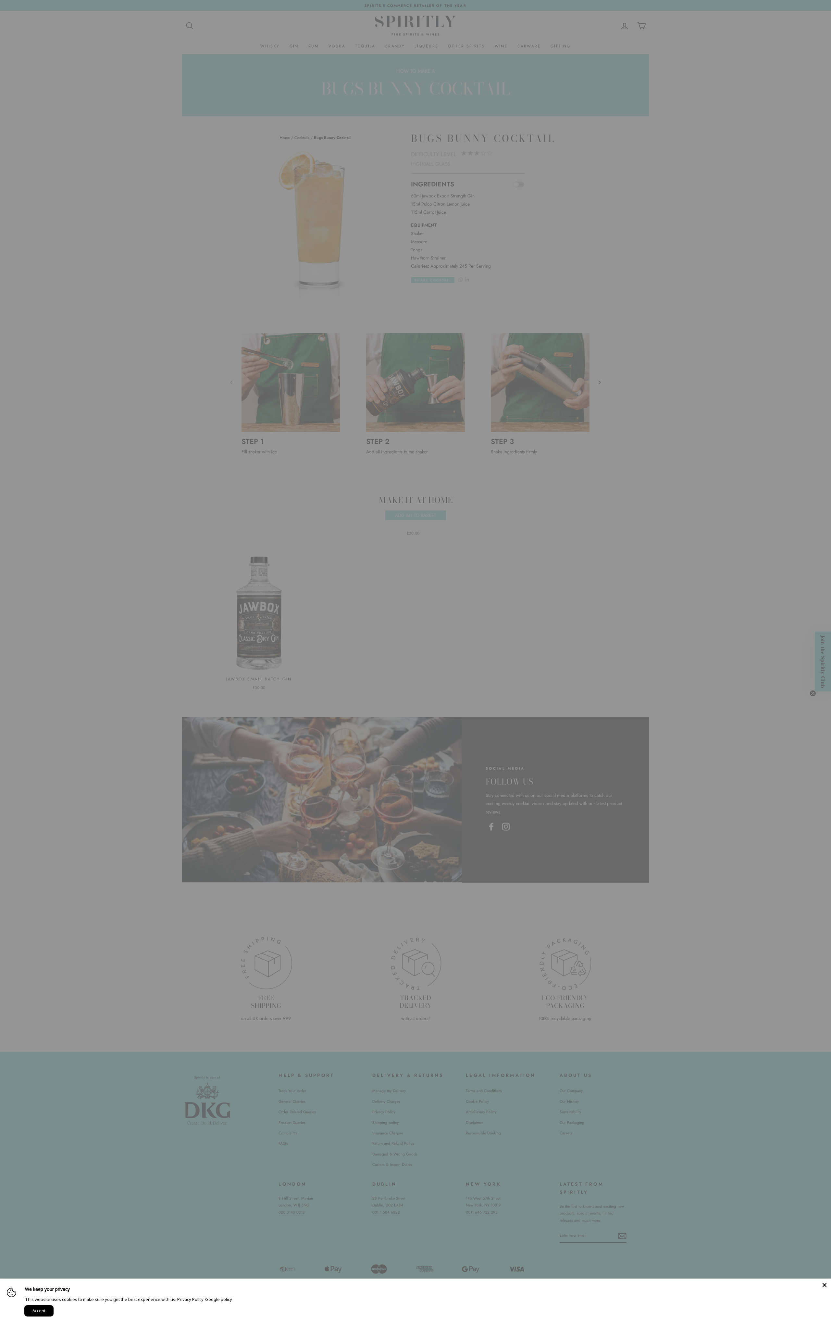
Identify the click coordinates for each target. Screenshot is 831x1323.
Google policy (218, 1299)
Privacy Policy (190, 1299)
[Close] (824, 1285)
